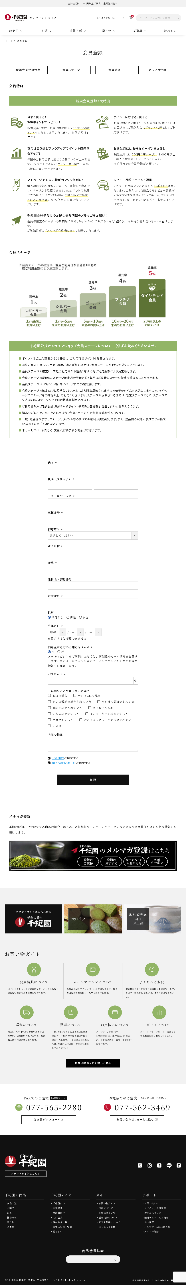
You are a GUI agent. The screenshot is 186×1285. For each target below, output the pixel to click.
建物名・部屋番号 (60, 579)
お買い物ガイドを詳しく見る (93, 1063)
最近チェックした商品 (156, 1217)
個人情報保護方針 (64, 763)
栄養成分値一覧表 (62, 1226)
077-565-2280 (54, 1107)
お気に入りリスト (154, 1212)
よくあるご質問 (107, 1226)
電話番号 (56, 596)
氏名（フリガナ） (62, 479)
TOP (182, 1281)
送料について (106, 1208)
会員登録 (114, 69)
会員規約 (58, 758)
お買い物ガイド (107, 1203)
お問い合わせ (151, 1203)
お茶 (9, 1212)
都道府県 (56, 529)
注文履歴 (149, 1222)
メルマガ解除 (151, 1231)
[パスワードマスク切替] (135, 680)
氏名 (53, 462)
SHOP (9, 41)
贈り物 (10, 1222)
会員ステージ (71, 69)
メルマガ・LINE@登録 (157, 1226)
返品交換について (108, 1217)
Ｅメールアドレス (62, 496)
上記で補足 (55, 734)
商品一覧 (12, 1203)
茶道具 (10, 1226)
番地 (53, 563)
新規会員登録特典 (28, 69)
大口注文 (57, 1217)
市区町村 (56, 546)
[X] (139, 1165)
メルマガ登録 (157, 69)
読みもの (170, 30)
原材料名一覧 (60, 1222)
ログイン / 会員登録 (155, 1208)
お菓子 (10, 1208)
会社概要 (57, 1208)
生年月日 (56, 626)
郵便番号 (56, 512)
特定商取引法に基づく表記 (168, 1280)
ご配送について (107, 1212)
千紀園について (61, 1203)
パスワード (57, 674)
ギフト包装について (109, 1222)
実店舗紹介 (59, 1212)
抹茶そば (12, 1217)
